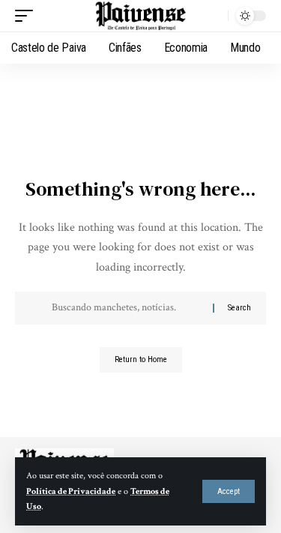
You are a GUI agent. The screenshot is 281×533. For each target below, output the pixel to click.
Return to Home (141, 359)
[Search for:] (126, 308)
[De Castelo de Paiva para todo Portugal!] (141, 16)
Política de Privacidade (70, 491)
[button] (228, 491)
